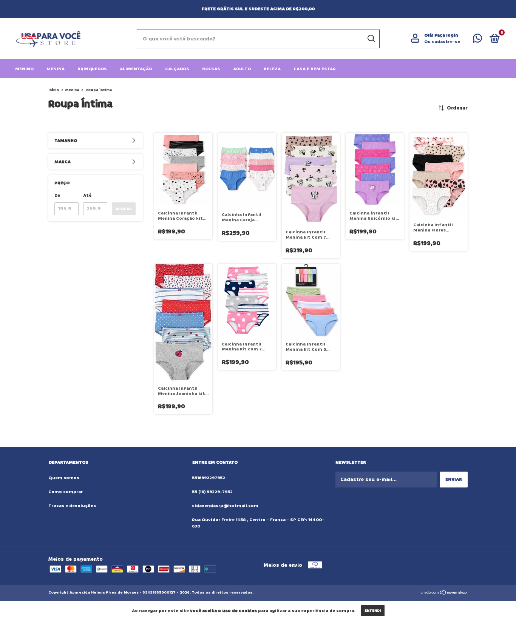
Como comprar (65, 492)
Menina (55, 69)
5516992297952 (208, 478)
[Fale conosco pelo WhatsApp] (477, 40)
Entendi (373, 610)
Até (87, 195)
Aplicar (124, 208)
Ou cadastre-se (442, 42)
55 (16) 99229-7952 (212, 492)
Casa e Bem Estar (315, 69)
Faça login (446, 35)
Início (53, 90)
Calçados (177, 69)
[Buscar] (371, 38)
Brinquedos (92, 69)
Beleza (272, 69)
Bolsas (211, 69)
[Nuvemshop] (444, 593)
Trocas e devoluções (72, 506)
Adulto (242, 69)
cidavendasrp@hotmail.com (225, 506)
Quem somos (63, 478)
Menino (24, 69)
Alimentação (136, 69)
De (57, 195)
